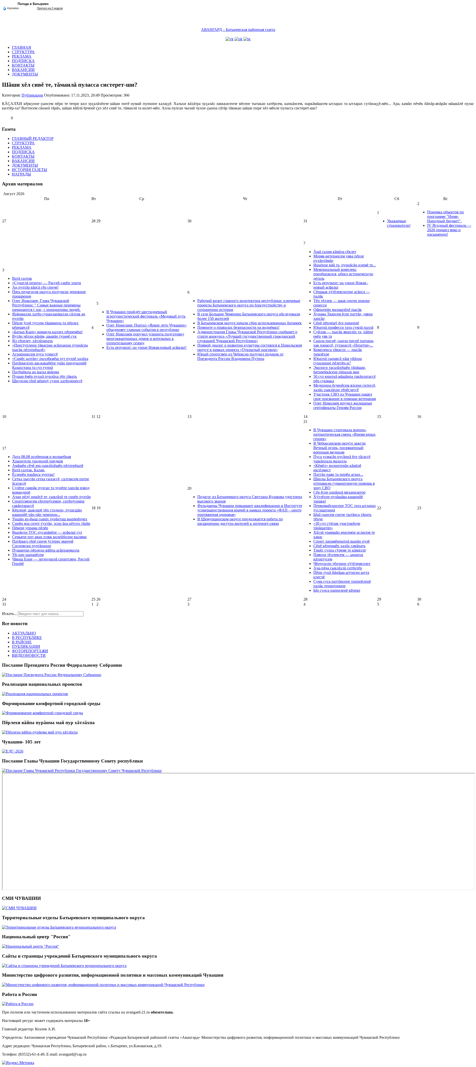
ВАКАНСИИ (23, 70)
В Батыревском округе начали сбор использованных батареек (249, 323)
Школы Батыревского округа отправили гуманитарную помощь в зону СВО (344, 483)
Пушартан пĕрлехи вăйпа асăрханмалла (45, 550)
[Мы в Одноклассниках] (238, 39)
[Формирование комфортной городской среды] (42, 713)
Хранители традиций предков (37, 461)
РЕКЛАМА (21, 56)
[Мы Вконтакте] (230, 39)
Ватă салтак (22, 278)
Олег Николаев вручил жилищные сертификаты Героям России (342, 405)
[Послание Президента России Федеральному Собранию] (51, 675)
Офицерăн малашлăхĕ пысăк (337, 309)
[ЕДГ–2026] (12, 751)
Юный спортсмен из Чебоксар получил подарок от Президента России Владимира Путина (240, 356)
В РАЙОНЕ (22, 642)
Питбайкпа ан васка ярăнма (35, 372)
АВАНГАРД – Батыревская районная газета (238, 29)
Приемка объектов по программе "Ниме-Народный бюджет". (445, 216)
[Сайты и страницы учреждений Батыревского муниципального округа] (64, 966)
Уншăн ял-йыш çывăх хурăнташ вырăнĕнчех (49, 519)
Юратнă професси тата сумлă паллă (343, 327)
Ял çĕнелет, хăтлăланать (32, 341)
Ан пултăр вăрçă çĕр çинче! (35, 287)
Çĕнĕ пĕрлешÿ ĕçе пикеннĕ (336, 323)
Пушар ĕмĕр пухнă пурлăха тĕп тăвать (44, 376)
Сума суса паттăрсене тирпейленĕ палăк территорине (342, 583)
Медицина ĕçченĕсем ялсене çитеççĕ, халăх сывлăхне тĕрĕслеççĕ (344, 387)
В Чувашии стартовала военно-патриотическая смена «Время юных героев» (344, 434)
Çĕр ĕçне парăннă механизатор (339, 492)
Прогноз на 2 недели (50, 8)
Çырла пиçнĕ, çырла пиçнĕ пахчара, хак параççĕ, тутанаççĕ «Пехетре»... (343, 343)
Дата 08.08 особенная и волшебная (41, 457)
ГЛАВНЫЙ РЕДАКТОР (33, 138)
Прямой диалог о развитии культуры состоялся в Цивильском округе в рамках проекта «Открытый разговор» (249, 347)
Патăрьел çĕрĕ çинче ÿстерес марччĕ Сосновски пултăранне (42, 543)
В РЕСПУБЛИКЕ (27, 637)
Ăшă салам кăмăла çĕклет (334, 252)
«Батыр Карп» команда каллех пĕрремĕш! (47, 332)
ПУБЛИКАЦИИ (26, 646)
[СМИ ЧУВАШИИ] (19, 908)
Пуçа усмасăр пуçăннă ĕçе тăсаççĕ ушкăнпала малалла (341, 459)
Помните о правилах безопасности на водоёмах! (238, 327)
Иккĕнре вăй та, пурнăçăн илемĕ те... (344, 265)
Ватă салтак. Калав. (28, 470)
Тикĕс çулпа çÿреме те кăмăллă (339, 550)
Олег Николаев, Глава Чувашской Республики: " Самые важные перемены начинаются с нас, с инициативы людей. (46, 305)
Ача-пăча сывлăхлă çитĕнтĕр (337, 568)
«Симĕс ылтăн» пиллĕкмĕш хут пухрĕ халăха (50, 358)
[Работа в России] (17, 1004)
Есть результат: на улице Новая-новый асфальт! (146, 347)
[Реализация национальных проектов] (35, 694)
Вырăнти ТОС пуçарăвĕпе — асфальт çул (47, 532)
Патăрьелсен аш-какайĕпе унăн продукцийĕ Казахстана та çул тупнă (49, 365)
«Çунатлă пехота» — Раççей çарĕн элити (46, 283)
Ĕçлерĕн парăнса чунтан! (33, 474)
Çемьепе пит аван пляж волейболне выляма (49, 537)
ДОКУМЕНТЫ (25, 74)
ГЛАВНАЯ (21, 47)
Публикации (32, 95)
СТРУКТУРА (23, 52)
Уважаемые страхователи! (399, 223)
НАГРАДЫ (21, 174)
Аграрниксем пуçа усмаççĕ (35, 354)
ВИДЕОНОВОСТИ (29, 655)
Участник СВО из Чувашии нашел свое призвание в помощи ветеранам (344, 396)
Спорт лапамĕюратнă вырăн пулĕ (341, 541)
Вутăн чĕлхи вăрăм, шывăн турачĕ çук (44, 336)
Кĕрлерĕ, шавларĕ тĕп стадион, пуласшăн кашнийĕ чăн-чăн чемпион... (47, 512)
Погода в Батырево (33, 4)
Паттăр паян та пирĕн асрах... (338, 474)
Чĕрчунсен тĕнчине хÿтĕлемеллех (341, 563)
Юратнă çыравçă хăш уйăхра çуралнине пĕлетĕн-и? (337, 360)
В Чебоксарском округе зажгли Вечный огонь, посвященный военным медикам (339, 447)
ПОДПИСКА (23, 61)
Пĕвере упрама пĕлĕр (30, 528)
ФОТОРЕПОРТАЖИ (30, 651)
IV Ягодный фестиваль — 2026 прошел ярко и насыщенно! (449, 229)
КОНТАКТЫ (23, 65)
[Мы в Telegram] (246, 39)
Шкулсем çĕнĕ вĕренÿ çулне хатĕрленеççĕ (47, 381)
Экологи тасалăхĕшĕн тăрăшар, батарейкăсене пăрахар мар (339, 369)
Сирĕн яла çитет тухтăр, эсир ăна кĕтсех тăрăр (51, 523)
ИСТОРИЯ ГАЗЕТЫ (29, 170)
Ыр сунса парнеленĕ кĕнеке (336, 590)
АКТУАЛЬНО (24, 633)
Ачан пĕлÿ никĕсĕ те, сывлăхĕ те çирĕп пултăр (51, 497)
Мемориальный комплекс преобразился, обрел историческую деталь (343, 273)
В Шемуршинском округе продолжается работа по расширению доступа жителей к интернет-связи (240, 521)
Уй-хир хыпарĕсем (28, 555)
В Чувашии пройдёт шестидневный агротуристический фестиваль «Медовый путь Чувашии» (145, 316)
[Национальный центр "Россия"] (30, 946)
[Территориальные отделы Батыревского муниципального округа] (59, 927)
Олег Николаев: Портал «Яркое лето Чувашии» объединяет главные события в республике (146, 327)
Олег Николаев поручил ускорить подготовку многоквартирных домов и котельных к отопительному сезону (145, 338)
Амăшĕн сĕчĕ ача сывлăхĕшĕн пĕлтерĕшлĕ (47, 465)
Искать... (9, 613)
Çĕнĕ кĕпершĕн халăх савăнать (339, 546)
